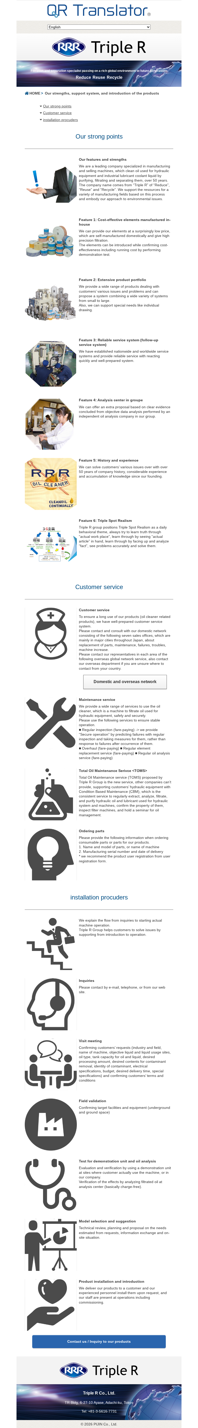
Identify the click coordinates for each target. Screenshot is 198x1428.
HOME (34, 93)
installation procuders (60, 120)
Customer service (57, 113)
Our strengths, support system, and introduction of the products (102, 93)
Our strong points (57, 106)
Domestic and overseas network (127, 681)
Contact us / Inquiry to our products (99, 1341)
